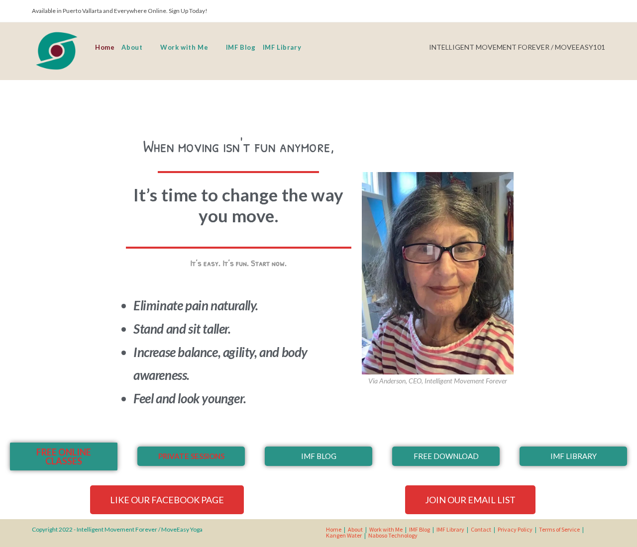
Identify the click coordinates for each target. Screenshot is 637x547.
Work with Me (386, 529)
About (355, 529)
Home (333, 529)
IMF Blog (419, 529)
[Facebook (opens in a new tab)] (585, 12)
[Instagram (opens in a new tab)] (599, 12)
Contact (481, 529)
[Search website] (311, 47)
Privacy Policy (515, 529)
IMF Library (450, 529)
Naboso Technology (393, 535)
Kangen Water (344, 535)
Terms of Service (559, 529)
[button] (63, 456)
